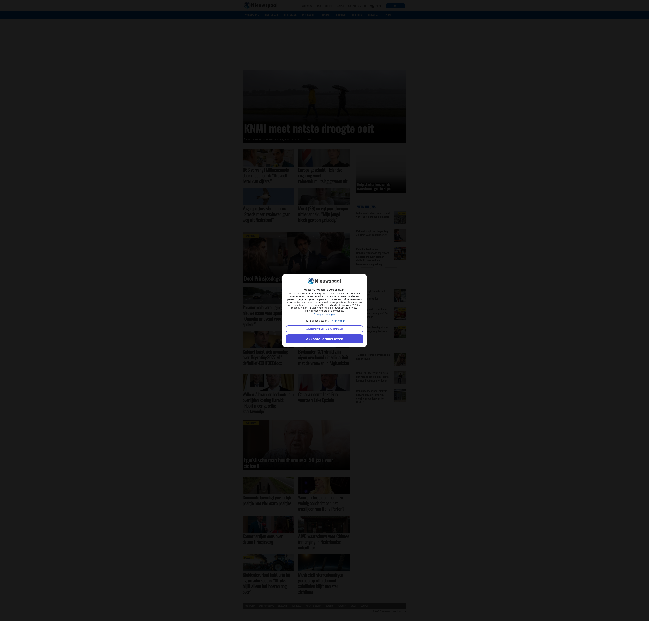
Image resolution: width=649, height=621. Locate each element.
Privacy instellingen (325, 314)
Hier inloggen (337, 320)
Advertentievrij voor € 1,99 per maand (324, 329)
